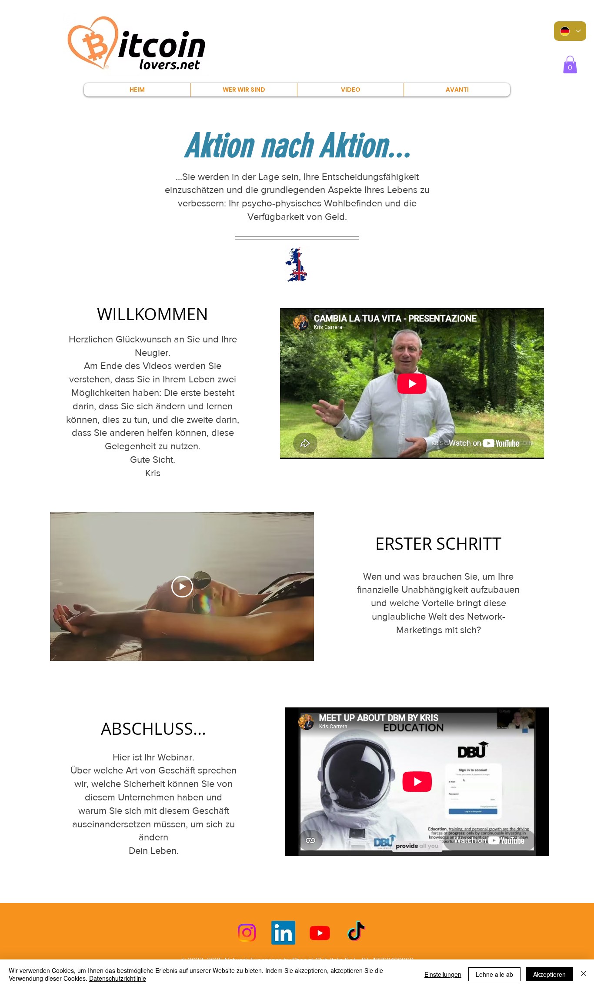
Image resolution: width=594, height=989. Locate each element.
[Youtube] (320, 933)
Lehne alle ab (494, 974)
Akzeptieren (549, 974)
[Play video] (182, 586)
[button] (570, 64)
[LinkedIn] (283, 933)
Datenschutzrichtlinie (117, 978)
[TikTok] (356, 933)
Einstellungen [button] (442, 974)
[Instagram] (247, 933)
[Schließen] (583, 974)
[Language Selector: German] (570, 31)
